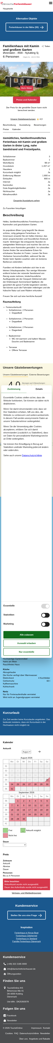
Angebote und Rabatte (39, 1039)
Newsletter (45, 1033)
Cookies (9, 1033)
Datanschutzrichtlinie (32, 455)
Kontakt (46, 1028)
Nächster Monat (39, 751)
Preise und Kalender (26, 100)
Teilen (47, 46)
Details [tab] (39, 389)
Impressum (36, 1028)
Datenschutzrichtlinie (29, 1033)
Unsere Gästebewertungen (23, 119)
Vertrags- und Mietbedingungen (26, 893)
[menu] (50, 3)
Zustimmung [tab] (13, 389)
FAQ (16, 1033)
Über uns (23, 1039)
